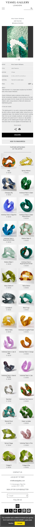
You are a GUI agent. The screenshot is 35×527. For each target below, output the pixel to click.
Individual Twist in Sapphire (8, 215)
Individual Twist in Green (26, 193)
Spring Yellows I (26, 170)
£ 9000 (26, 401)
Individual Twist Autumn (26, 399)
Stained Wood (9, 421)
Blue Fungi (26, 308)
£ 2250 (8, 401)
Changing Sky (9, 193)
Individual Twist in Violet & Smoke (9, 376)
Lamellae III (9, 308)
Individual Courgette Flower (26, 330)
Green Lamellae (26, 421)
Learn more (28, 520)
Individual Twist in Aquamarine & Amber (26, 263)
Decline (11, 523)
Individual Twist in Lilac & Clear (9, 352)
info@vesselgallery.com (17, 481)
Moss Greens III (8, 286)
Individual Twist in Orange (26, 352)
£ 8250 (26, 195)
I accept (19, 523)
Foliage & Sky (26, 465)
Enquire (17, 135)
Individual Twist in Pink (26, 443)
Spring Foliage (9, 443)
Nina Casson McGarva (17, 18)
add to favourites (17, 141)
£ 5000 (26, 354)
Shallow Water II (8, 262)
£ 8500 (8, 173)
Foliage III (8, 465)
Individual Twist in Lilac (26, 375)
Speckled (8, 399)
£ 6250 (8, 288)
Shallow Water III (26, 238)
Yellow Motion (26, 286)
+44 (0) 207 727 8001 (18, 477)
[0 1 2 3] (17, 44)
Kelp (8, 170)
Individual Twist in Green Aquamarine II (26, 215)
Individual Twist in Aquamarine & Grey (8, 239)
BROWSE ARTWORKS (17, 23)
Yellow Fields (8, 330)
